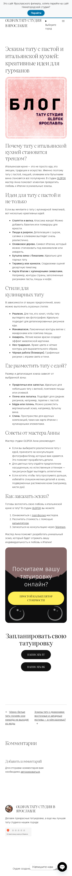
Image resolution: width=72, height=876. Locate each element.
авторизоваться (30, 771)
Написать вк (36, 667)
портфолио (39, 515)
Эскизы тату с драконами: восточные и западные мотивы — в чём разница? (50, 715)
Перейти (36, 12)
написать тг (36, 654)
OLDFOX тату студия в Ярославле (23, 23)
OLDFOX (61, 178)
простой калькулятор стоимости (36, 598)
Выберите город (50, 27)
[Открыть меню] (63, 21)
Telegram (60, 527)
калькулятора (20, 523)
